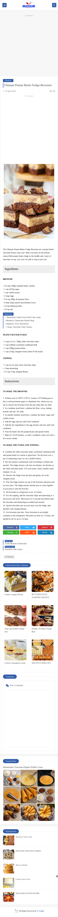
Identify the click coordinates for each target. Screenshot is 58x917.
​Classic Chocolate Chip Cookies (19, 327)
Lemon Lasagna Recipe (14, 594)
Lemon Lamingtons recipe (15, 663)
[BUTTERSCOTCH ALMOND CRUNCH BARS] (43, 581)
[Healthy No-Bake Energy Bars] (43, 615)
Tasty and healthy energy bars (14, 630)
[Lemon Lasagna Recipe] (15, 581)
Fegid (41, 911)
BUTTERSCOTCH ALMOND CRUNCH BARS (40, 596)
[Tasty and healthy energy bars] (15, 615)
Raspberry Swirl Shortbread (17, 324)
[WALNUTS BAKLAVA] (43, 649)
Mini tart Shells (21, 865)
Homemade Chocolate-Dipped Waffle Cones (23, 767)
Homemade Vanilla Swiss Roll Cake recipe (23, 317)
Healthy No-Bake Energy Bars (42, 630)
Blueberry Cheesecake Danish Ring (20, 321)
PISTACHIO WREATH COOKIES (28, 851)
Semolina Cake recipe (24, 837)
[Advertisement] (29, 45)
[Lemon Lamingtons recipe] (15, 649)
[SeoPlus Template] (16, 911)
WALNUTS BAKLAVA (41, 663)
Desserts (8, 80)
